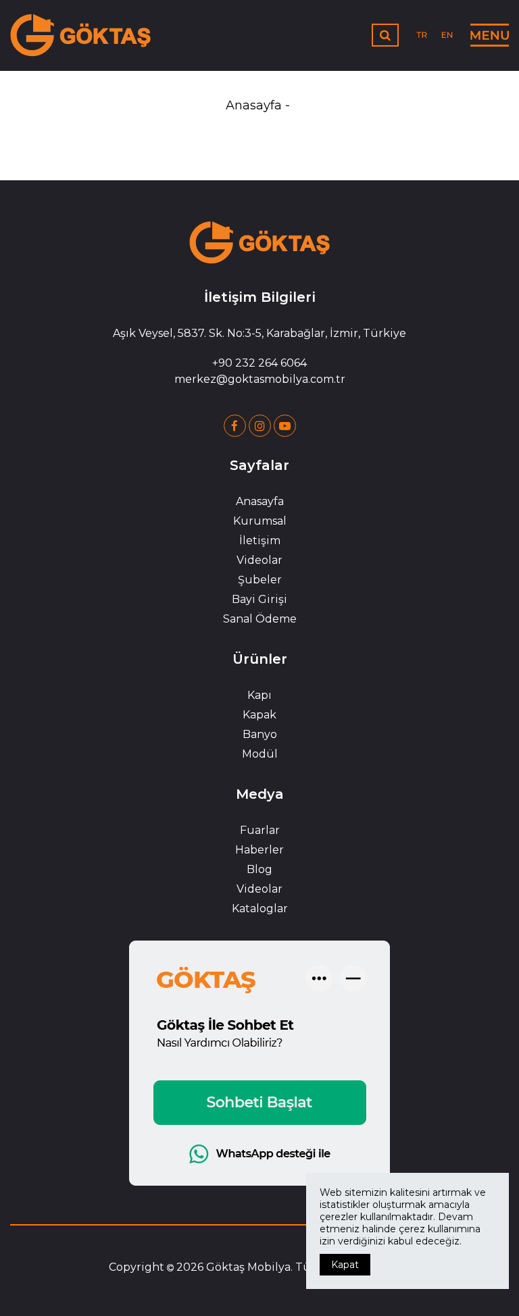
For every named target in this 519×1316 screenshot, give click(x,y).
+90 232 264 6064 (259, 363)
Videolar (259, 560)
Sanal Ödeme (260, 618)
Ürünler (259, 659)
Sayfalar (259, 465)
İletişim (259, 540)
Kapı (259, 695)
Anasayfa (254, 105)
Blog (259, 869)
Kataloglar (260, 908)
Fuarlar (260, 830)
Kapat (345, 1265)
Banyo (260, 734)
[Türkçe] (422, 34)
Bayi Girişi (259, 599)
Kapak (259, 714)
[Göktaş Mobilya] (80, 35)
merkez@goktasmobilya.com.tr (259, 379)
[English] (447, 34)
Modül (260, 753)
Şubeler (260, 579)
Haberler (259, 849)
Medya (260, 794)
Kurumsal (260, 521)
